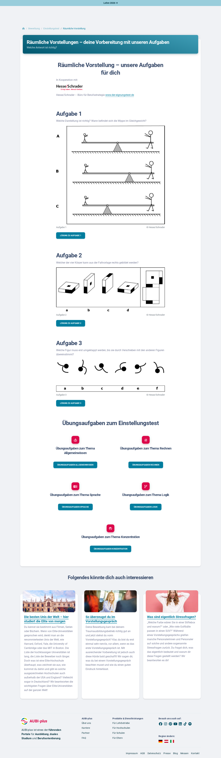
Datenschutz (154, 753)
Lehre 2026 (110, 3)
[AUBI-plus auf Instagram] (165, 724)
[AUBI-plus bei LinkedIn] (180, 724)
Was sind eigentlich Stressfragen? (171, 617)
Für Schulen (118, 733)
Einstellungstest (51, 28)
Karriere (86, 728)
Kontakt (195, 753)
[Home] (23, 28)
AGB (142, 753)
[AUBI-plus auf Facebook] (161, 724)
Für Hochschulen (121, 728)
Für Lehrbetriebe (121, 723)
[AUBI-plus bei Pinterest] (170, 724)
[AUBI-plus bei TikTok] (185, 724)
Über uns (86, 723)
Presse (167, 753)
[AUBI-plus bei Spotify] (190, 724)
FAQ (84, 738)
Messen (184, 753)
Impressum (132, 753)
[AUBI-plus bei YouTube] (175, 724)
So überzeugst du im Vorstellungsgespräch (101, 619)
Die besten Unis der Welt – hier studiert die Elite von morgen (46, 619)
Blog (175, 753)
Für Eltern (117, 738)
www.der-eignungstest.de (119, 94)
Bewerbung (34, 28)
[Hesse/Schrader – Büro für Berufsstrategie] (69, 87)
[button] (70, 235)
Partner (86, 733)
